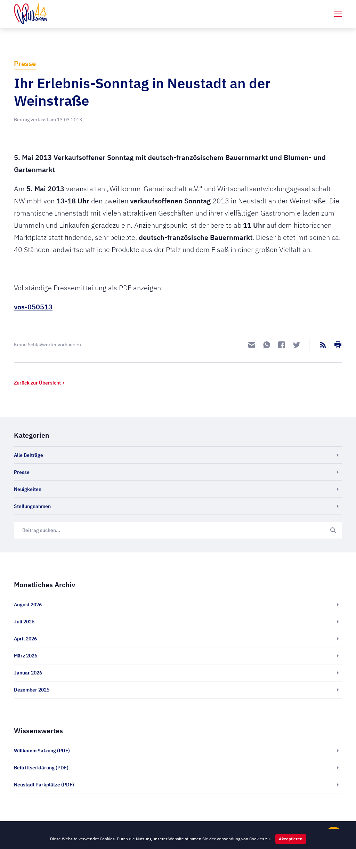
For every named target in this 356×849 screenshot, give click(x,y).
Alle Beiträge (28, 455)
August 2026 (28, 604)
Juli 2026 (24, 621)
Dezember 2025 (31, 690)
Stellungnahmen (32, 506)
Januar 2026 (28, 673)
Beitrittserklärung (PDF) (41, 768)
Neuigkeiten (27, 489)
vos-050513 (33, 307)
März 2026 (25, 656)
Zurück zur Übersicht (37, 383)
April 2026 (25, 639)
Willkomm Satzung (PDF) (42, 750)
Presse (25, 63)
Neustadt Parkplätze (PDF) (44, 785)
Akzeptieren (290, 838)
